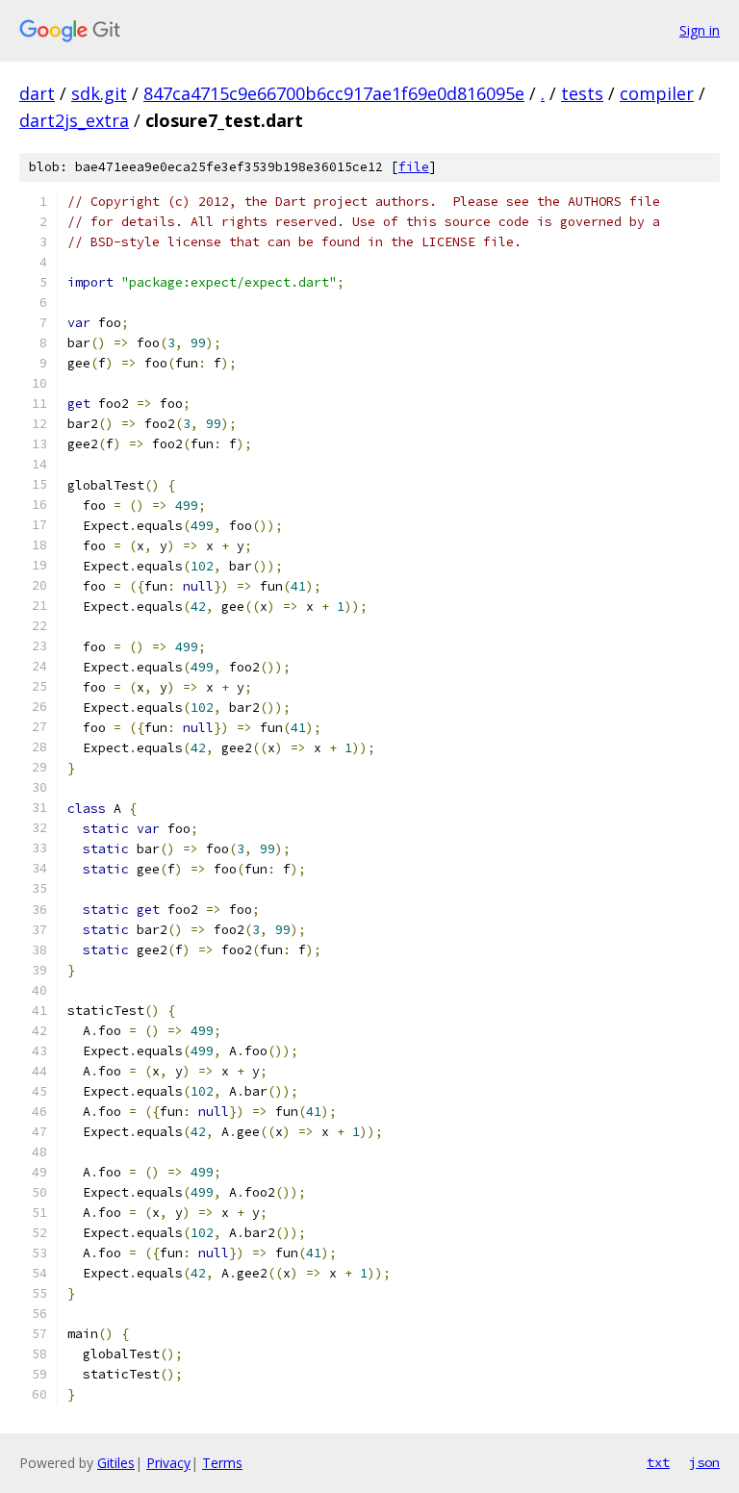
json (704, 1462)
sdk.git (99, 93)
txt (658, 1462)
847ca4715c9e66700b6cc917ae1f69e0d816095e (333, 93)
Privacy (168, 1463)
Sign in (699, 30)
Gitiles (116, 1463)
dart (37, 93)
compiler (657, 93)
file (413, 167)
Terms (222, 1463)
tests (582, 93)
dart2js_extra (74, 120)
